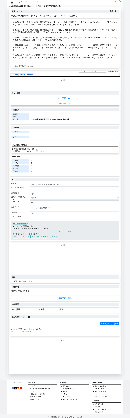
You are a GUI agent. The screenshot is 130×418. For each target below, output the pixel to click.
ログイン (118, 1)
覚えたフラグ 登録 (65, 231)
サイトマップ (67, 396)
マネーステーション (101, 396)
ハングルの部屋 (100, 389)
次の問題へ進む (65, 98)
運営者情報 (66, 386)
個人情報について (68, 389)
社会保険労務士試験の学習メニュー (41, 389)
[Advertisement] (65, 260)
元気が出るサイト (100, 391)
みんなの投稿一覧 (36, 399)
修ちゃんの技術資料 (101, 386)
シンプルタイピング (101, 409)
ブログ (32, 391)
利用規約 (65, 391)
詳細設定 (22, 74)
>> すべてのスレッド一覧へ (21, 331)
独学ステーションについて (71, 399)
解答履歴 (30, 74)
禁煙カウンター (100, 412)
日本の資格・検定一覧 (37, 394)
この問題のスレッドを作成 (109, 324)
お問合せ (65, 394)
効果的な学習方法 (36, 396)
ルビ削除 (97, 407)
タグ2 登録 (26, 237)
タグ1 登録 (17, 237)
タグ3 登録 (35, 237)
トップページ (34, 386)
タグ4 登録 (44, 237)
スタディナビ (99, 394)
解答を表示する (65, 103)
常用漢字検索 (99, 404)
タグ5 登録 (53, 237)
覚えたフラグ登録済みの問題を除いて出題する (31, 228)
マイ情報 (15, 74)
